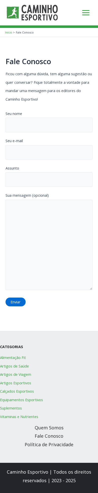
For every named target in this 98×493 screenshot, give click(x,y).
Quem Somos (49, 428)
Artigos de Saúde (14, 365)
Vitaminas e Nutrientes (19, 416)
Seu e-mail (14, 140)
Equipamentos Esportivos (21, 399)
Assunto (12, 168)
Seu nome (14, 113)
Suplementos (11, 407)
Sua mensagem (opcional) (27, 195)
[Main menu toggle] (86, 13)
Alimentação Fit (13, 357)
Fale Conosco (49, 436)
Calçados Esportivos (17, 391)
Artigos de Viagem (15, 374)
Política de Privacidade (49, 444)
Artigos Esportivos (15, 382)
